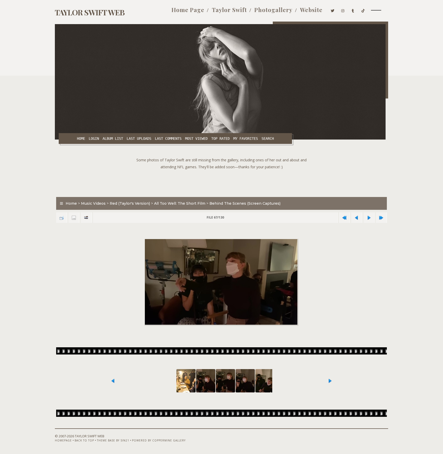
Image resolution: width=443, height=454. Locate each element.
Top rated (220, 138)
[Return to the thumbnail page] (61, 217)
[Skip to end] (381, 217)
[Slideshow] (86, 217)
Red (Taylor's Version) (130, 203)
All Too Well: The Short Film (179, 203)
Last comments (168, 138)
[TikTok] (363, 10)
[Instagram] (343, 10)
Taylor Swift (229, 10)
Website (311, 10)
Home (81, 138)
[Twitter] (332, 10)
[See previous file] (356, 217)
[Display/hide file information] (74, 217)
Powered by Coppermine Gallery (159, 440)
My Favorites (245, 138)
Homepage (63, 440)
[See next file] (369, 217)
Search (267, 138)
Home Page (188, 10)
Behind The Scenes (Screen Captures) (244, 203)
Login (94, 138)
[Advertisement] (221, 181)
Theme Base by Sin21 (113, 440)
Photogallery (273, 10)
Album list (113, 138)
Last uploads (139, 138)
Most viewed (196, 138)
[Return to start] (344, 217)
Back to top (84, 440)
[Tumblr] (353, 10)
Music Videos (93, 203)
